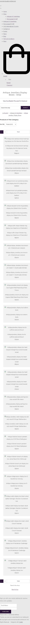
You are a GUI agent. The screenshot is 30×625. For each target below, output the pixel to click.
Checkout (9, 85)
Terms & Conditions (8, 39)
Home (5, 11)
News (4, 34)
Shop (4, 14)
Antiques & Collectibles (13, 16)
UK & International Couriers (10, 26)
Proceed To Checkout (20, 101)
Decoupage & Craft (12, 19)
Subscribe (5, 611)
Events (5, 31)
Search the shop (15, 585)
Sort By (2, 124)
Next (18, 132)
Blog (4, 36)
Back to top (15, 589)
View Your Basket (8, 101)
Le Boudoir (5, 113)
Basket (8, 83)
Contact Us (6, 29)
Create (21, 622)
